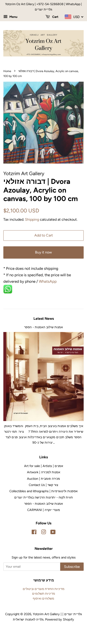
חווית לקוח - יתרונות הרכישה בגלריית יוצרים (43, 497)
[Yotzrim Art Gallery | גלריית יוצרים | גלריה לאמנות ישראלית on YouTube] (53, 533)
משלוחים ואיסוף (43, 598)
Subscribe (72, 567)
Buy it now (43, 252)
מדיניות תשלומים (43, 593)
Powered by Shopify (59, 619)
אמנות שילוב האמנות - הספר (43, 327)
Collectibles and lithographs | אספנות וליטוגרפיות (43, 491)
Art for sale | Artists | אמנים (43, 466)
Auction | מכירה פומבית (43, 479)
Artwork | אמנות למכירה (43, 472)
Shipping (32, 219)
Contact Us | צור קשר (43, 485)
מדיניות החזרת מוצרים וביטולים (43, 589)
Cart (55, 17)
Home (7, 71)
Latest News (43, 318)
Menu (13, 17)
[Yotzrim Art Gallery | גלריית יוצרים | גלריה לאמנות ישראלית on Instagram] (43, 533)
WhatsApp (48, 281)
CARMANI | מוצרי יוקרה (43, 510)
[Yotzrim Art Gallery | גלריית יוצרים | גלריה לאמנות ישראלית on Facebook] (34, 533)
